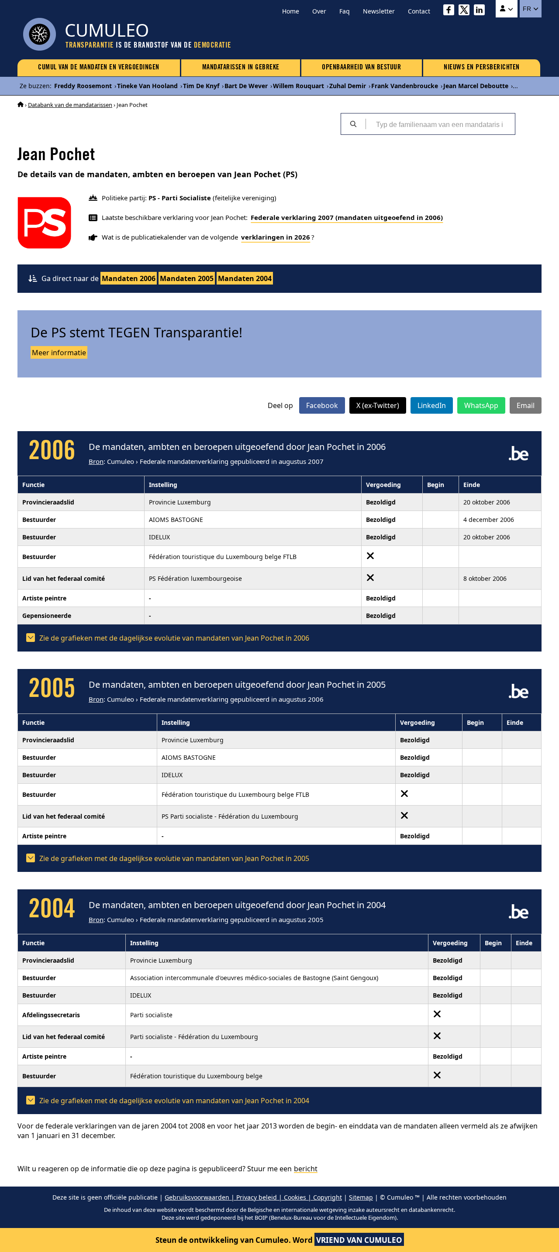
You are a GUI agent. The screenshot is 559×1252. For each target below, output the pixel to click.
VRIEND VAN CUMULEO (359, 1240)
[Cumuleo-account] (507, 8)
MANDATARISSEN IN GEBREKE (241, 67)
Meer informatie (59, 352)
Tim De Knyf (201, 86)
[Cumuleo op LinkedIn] (481, 11)
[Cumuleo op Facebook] (451, 11)
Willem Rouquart (298, 86)
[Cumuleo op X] (466, 11)
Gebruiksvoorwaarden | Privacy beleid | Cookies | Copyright (253, 1197)
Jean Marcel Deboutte (475, 86)
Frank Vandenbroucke (404, 86)
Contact (419, 11)
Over (319, 11)
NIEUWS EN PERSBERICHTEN (482, 67)
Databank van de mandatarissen (70, 105)
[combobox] (440, 124)
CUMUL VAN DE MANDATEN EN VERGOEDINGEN (98, 67)
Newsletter (379, 11)
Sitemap (361, 1197)
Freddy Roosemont (83, 86)
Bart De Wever (246, 86)
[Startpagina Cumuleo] (20, 105)
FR (528, 8)
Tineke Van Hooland (147, 86)
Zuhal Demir (347, 86)
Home (290, 11)
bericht (305, 1168)
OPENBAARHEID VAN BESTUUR (361, 67)
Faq (344, 11)
